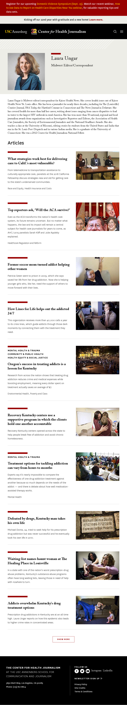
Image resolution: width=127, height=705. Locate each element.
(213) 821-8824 (19, 687)
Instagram (96, 670)
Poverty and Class (38, 393)
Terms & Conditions (83, 691)
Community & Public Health (26, 354)
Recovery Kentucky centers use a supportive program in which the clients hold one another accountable (37, 420)
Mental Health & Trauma (24, 350)
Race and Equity (15, 188)
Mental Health (15, 497)
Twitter (82, 671)
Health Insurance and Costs (38, 188)
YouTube (88, 671)
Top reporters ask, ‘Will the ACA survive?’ (39, 210)
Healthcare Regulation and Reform (24, 243)
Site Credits (80, 688)
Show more (63, 639)
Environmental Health (18, 393)
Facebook (77, 671)
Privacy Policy (81, 684)
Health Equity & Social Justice (28, 357)
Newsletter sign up (87, 678)
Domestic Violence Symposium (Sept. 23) (59, 4)
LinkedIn (107, 670)
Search (115, 31)
